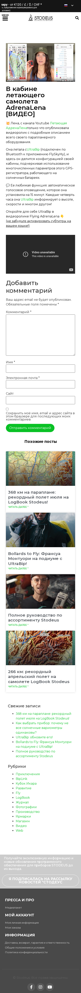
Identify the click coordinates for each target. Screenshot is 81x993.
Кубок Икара (26, 783)
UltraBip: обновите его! (34, 737)
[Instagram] (40, 987)
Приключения (28, 774)
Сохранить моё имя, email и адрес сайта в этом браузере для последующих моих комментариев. (40, 416)
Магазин (23, 821)
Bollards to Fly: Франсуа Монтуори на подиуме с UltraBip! (35, 558)
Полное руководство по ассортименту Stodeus (35, 617)
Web (19, 830)
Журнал (22, 802)
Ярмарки (23, 816)
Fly (18, 793)
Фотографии (26, 807)
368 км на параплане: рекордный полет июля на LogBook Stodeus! (38, 497)
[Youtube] (50, 987)
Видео (21, 826)
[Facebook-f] (31, 987)
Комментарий (18, 312)
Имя (10, 362)
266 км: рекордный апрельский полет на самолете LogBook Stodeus (38, 676)
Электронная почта (23, 378)
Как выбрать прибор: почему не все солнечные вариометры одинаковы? (42, 727)
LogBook (23, 797)
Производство (28, 812)
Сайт (10, 393)
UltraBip (33, 149)
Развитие (23, 788)
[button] (5, 18)
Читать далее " (18, 506)
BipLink (21, 779)
